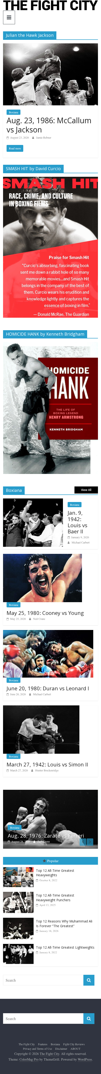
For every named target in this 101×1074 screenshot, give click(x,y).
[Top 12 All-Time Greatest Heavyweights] (19, 867)
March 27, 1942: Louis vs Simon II (47, 764)
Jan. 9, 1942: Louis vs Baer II (77, 522)
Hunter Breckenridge (46, 770)
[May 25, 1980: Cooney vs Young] (42, 556)
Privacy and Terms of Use (37, 1049)
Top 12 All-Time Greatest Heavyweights (55, 872)
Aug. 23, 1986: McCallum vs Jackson (49, 124)
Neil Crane (39, 619)
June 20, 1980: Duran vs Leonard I (48, 688)
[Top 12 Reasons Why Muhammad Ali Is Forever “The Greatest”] (19, 918)
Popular (52, 861)
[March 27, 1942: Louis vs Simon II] (41, 708)
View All (86, 490)
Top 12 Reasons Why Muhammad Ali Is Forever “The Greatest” (64, 923)
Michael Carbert (80, 542)
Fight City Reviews (74, 1044)
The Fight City (27, 1044)
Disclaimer (61, 1049)
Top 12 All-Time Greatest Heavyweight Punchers (55, 897)
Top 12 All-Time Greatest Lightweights (65, 947)
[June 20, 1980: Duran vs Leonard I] (48, 632)
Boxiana (13, 112)
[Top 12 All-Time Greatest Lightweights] (19, 944)
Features (28, 828)
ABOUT (75, 1049)
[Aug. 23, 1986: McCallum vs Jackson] (50, 46)
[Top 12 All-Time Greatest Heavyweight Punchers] (19, 892)
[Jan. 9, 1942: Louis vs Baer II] (33, 501)
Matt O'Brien (57, 841)
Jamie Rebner (43, 137)
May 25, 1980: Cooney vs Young (45, 612)
